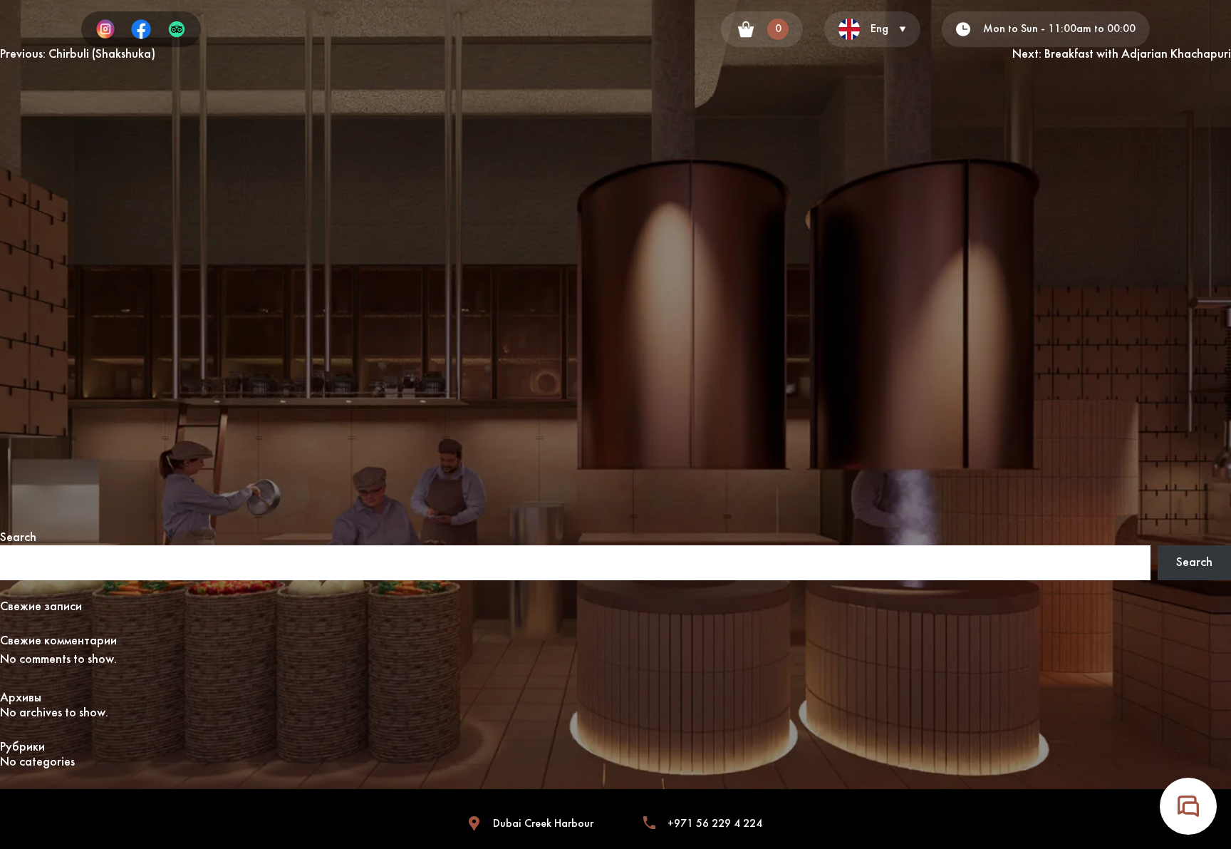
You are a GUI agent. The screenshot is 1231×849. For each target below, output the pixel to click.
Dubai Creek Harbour (543, 824)
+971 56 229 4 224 (715, 824)
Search (18, 538)
